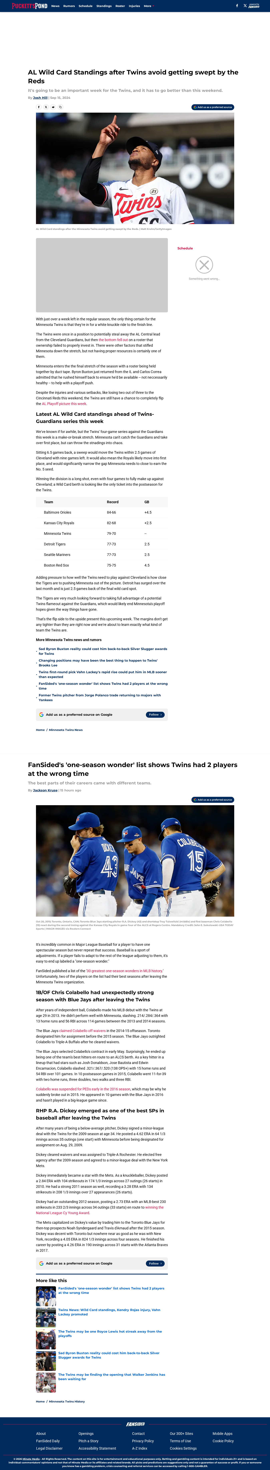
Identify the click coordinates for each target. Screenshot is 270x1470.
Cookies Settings (183, 1448)
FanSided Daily (48, 1441)
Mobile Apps (222, 1433)
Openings (86, 1433)
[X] (245, 5)
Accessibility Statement (97, 1448)
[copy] (60, 107)
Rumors (69, 6)
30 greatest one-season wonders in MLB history (124, 971)
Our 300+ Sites (181, 1433)
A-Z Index (139, 1448)
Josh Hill (40, 98)
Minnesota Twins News (66, 730)
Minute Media (31, 1458)
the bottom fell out (113, 340)
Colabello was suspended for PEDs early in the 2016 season (83, 1089)
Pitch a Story (89, 1441)
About (41, 1433)
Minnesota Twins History (67, 1401)
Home (40, 730)
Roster (120, 6)
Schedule (86, 6)
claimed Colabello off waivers (82, 1031)
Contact (138, 1433)
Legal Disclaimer (49, 1448)
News (55, 6)
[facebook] (237, 5)
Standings (104, 6)
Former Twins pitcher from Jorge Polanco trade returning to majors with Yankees (100, 697)
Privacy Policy (143, 1441)
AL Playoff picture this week (63, 404)
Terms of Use (180, 1441)
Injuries (134, 6)
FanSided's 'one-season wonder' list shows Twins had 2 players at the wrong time (103, 686)
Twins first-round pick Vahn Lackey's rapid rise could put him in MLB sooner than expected (103, 674)
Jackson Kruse (45, 790)
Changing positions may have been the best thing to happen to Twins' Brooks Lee (98, 663)
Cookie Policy (223, 1441)
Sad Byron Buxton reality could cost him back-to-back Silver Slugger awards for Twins (103, 651)
